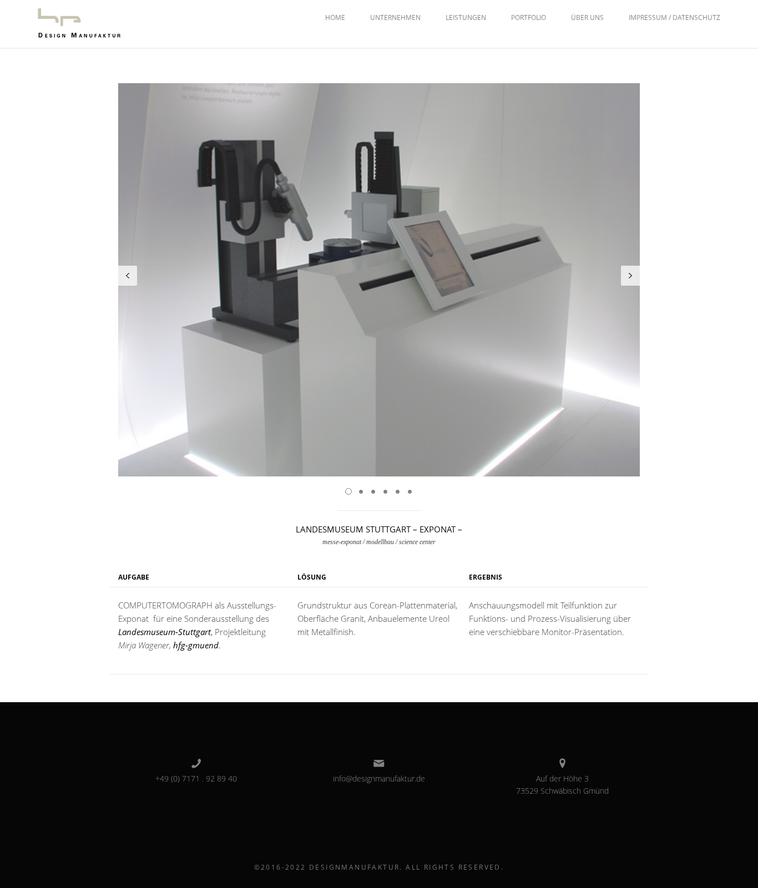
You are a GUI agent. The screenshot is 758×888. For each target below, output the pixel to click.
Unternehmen (395, 17)
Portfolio (528, 17)
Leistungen (466, 17)
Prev (127, 276)
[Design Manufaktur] (79, 22)
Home (335, 17)
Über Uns (587, 17)
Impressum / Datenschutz (674, 17)
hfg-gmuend (196, 645)
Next (630, 276)
